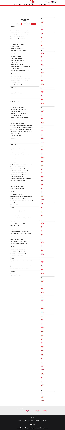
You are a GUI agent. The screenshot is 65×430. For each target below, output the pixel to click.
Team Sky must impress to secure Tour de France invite (20, 233)
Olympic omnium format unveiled (16, 90)
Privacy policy (39, 420)
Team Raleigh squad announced (16, 273)
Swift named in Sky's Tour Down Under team (18, 223)
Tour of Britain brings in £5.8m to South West (19, 96)
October (42, 45)
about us (19, 420)
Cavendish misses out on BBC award (17, 141)
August (42, 29)
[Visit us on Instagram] (51, 1)
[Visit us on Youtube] (54, 1)
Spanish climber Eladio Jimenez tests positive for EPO (20, 210)
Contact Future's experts (26, 420)
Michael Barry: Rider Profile (15, 82)
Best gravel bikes (37, 410)
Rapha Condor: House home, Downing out (18, 148)
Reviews (24, 4)
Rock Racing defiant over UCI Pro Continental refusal (20, 241)
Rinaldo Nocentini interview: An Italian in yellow (19, 30)
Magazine (40, 4)
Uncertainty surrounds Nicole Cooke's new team (19, 231)
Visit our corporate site (42, 427)
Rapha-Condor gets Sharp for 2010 (17, 44)
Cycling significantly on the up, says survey (18, 84)
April (41, 37)
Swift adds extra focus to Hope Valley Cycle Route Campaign (21, 200)
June (41, 26)
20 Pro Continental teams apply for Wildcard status (20, 78)
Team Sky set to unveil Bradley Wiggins (17, 180)
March (42, 22)
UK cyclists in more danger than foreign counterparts (20, 251)
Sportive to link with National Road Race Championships (21, 125)
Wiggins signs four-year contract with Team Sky (19, 174)
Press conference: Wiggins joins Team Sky (18, 172)
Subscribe (53, 2)
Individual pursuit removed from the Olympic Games (20, 168)
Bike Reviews (44, 410)
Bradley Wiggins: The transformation (17, 28)
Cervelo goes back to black (15, 216)
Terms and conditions (33, 420)
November (42, 65)
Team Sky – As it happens (15, 158)
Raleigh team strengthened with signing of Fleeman (20, 198)
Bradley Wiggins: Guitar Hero (16, 58)
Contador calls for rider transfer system (17, 147)
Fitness (33, 4)
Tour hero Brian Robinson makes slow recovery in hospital (21, 154)
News (16, 4)
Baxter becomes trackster (15, 214)
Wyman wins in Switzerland (15, 133)
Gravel (37, 4)
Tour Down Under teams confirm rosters (18, 255)
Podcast (45, 4)
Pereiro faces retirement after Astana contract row (19, 268)
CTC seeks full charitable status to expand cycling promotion (21, 212)
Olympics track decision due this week (17, 188)
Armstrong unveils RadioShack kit (16, 202)
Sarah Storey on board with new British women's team (20, 129)
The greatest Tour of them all (15, 46)
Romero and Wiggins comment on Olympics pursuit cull (20, 156)
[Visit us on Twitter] (52, 1)
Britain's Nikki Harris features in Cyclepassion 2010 (20, 66)
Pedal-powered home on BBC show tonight (18, 253)
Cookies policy (44, 420)
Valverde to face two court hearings (17, 107)
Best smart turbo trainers (38, 411)
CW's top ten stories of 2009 (15, 135)
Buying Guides (28, 4)
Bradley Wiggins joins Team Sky (16, 176)
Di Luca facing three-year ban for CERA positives (19, 92)
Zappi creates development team (16, 68)
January (42, 33)
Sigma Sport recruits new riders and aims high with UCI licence (22, 261)
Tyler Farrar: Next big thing (15, 56)
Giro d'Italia (27, 410)
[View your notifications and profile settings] (13, 2)
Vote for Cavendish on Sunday (16, 150)
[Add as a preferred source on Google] (32, 424)
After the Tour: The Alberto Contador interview (19, 34)
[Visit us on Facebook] (53, 1)
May (41, 25)
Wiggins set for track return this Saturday (18, 249)
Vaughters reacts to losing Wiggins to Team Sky (19, 170)
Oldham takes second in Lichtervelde (17, 64)
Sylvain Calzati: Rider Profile (15, 275)
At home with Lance (14, 62)
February (42, 21)
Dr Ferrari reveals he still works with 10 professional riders (21, 218)
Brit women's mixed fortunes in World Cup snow (19, 70)
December (42, 48)
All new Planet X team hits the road (17, 186)
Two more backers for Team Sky (16, 115)
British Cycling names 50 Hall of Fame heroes (18, 94)
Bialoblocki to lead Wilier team (16, 101)
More (49, 4)
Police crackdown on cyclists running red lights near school (21, 196)
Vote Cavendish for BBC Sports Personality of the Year (20, 178)
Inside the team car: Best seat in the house (18, 38)
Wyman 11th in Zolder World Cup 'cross (18, 36)
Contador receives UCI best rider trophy (18, 113)
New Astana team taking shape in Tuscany (18, 152)
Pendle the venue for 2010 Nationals (17, 239)
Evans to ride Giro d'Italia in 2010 (16, 111)
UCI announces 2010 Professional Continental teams (20, 263)
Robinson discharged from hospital (17, 123)
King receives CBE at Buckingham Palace (18, 109)
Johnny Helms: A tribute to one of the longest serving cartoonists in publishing (23, 265)
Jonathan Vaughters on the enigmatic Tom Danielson (20, 32)
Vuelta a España (28, 411)
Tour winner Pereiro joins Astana (16, 194)
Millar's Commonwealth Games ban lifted (18, 50)
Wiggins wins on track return (15, 225)
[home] (14, 4)
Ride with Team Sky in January (16, 48)
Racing (20, 4)
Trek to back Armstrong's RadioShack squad (18, 166)
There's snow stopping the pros (16, 76)
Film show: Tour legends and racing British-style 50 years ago (21, 127)
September (42, 100)
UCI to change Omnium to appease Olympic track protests (21, 164)
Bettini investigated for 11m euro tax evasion (18, 243)
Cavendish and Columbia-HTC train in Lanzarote (19, 117)
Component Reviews (45, 411)
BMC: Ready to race (14, 204)
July (41, 41)
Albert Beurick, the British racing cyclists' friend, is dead (21, 131)
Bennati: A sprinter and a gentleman (17, 60)
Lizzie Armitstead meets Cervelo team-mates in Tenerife (20, 80)
